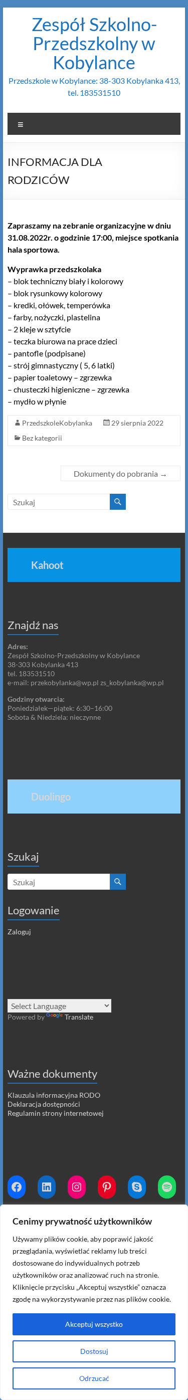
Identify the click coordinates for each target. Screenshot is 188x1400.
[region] (94, 1302)
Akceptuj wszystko (94, 1324)
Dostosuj (94, 1351)
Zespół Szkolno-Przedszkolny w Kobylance (94, 43)
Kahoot (47, 565)
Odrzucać (94, 1378)
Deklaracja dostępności (44, 1104)
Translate (79, 1017)
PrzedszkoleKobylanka (57, 423)
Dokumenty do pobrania (120, 473)
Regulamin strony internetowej (56, 1113)
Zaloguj (19, 931)
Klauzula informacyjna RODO (54, 1095)
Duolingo (51, 796)
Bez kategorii (42, 438)
